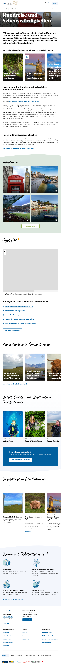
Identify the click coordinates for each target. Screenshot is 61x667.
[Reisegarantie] (44, 662)
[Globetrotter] (35, 662)
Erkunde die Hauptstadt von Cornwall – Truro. (24, 101)
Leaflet (36, 290)
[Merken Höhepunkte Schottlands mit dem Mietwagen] (20, 356)
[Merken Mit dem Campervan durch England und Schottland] (42, 356)
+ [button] (4, 251)
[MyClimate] (18, 662)
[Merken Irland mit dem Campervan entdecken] (20, 56)
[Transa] (11, 662)
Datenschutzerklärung (29, 655)
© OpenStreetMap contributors (51, 290)
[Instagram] (5, 624)
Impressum (19, 655)
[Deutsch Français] (5, 655)
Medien (12, 655)
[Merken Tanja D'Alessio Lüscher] (42, 414)
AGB (38, 655)
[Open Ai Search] (48, 3)
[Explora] (5, 662)
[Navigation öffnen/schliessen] (46, 3)
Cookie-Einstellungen (46, 655)
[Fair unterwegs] (26, 662)
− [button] (4, 254)
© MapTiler (41, 290)
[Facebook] (3, 624)
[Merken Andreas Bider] (20, 414)
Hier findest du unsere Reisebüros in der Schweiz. (19, 148)
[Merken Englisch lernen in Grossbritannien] (42, 56)
